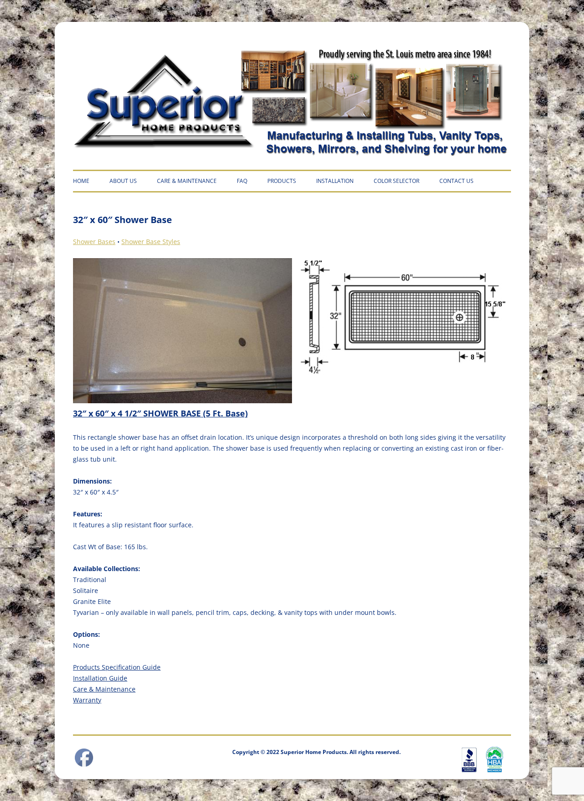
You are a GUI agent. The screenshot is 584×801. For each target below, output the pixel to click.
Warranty (87, 700)
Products (281, 181)
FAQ (242, 181)
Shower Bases (94, 241)
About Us (123, 181)
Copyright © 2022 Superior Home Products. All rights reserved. (316, 752)
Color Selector (396, 181)
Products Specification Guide (117, 667)
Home (81, 181)
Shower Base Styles (150, 241)
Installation (335, 181)
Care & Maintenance (187, 181)
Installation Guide (100, 678)
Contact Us (456, 181)
